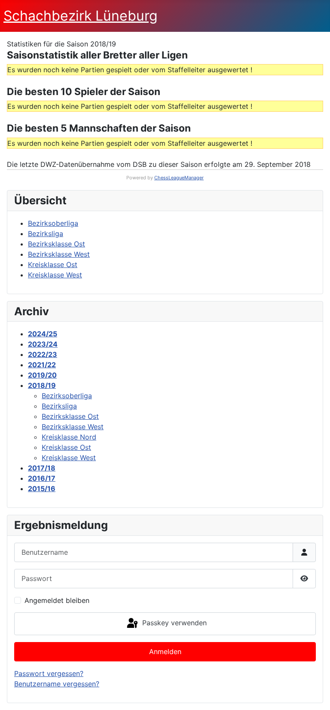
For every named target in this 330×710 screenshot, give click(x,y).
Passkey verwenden (173, 623)
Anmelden (165, 651)
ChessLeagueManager (179, 178)
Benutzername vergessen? (56, 683)
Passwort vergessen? (48, 673)
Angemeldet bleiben (56, 600)
